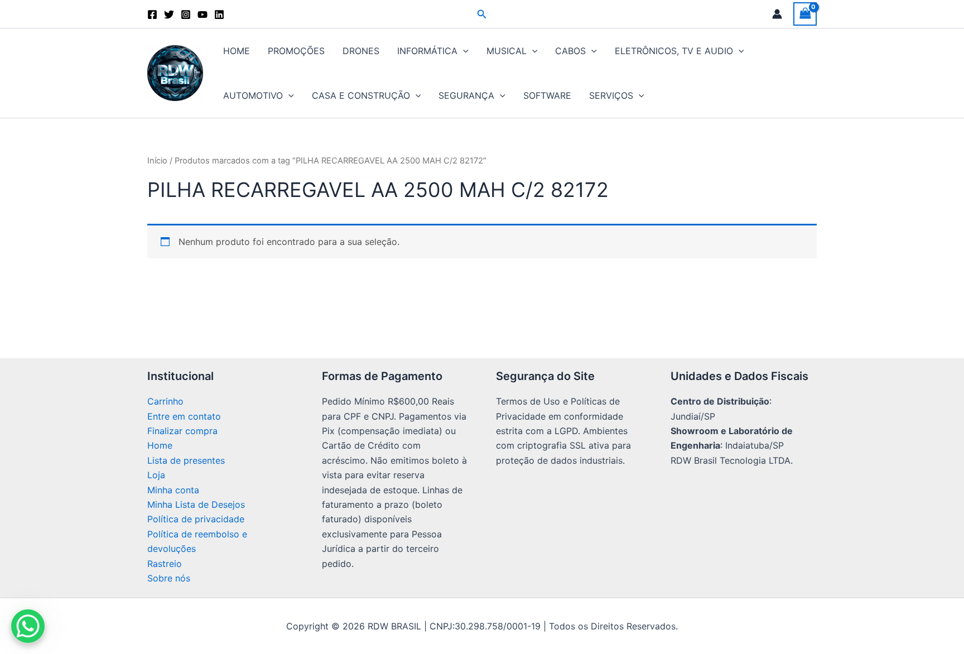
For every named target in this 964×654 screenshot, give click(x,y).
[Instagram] (186, 14)
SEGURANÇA (466, 95)
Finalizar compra (182, 430)
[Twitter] (169, 14)
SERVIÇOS (611, 95)
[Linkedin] (219, 14)
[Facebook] (152, 14)
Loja (156, 474)
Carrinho (165, 401)
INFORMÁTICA (427, 50)
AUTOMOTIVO (253, 95)
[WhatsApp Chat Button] (28, 626)
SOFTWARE (547, 95)
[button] (482, 14)
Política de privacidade (195, 519)
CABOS (570, 50)
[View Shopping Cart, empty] (805, 13)
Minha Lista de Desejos (196, 504)
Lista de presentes (186, 460)
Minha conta (173, 490)
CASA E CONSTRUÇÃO (361, 95)
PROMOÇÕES (296, 50)
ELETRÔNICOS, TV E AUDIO (674, 50)
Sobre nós (168, 578)
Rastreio (164, 563)
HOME (236, 50)
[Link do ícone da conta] (777, 14)
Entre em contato (184, 416)
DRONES (361, 50)
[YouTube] (202, 14)
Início (157, 161)
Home (159, 445)
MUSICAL (506, 50)
